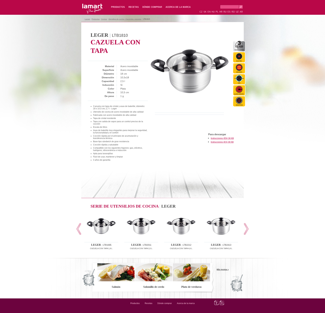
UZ (237, 12)
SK (205, 12)
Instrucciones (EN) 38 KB (222, 138)
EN (209, 12)
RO (233, 12)
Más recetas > (223, 269)
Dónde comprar (152, 7)
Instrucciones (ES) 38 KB (222, 142)
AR (241, 12)
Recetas (133, 7)
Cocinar (104, 19)
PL (217, 12)
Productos (118, 7)
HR (220, 12)
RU (224, 12)
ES (229, 12)
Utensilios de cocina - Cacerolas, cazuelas (125, 19)
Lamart (89, 5)
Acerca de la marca (178, 7)
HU (213, 12)
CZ (201, 12)
